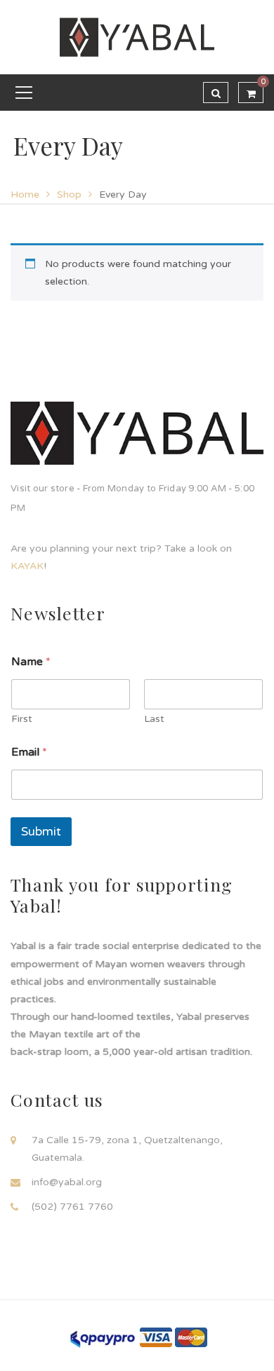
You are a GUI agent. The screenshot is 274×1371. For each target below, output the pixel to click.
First (21, 719)
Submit (41, 831)
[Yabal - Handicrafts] (137, 37)
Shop (69, 194)
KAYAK (27, 566)
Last (154, 719)
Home (25, 194)
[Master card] (191, 1337)
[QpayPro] (102, 1338)
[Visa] (156, 1337)
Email (29, 752)
